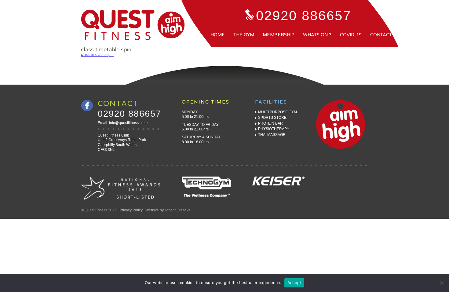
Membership (278, 35)
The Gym (243, 35)
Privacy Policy (131, 210)
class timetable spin (97, 55)
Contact (381, 35)
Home (217, 35)
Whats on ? (317, 35)
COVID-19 (351, 35)
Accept (294, 282)
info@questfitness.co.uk (128, 123)
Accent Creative (177, 210)
